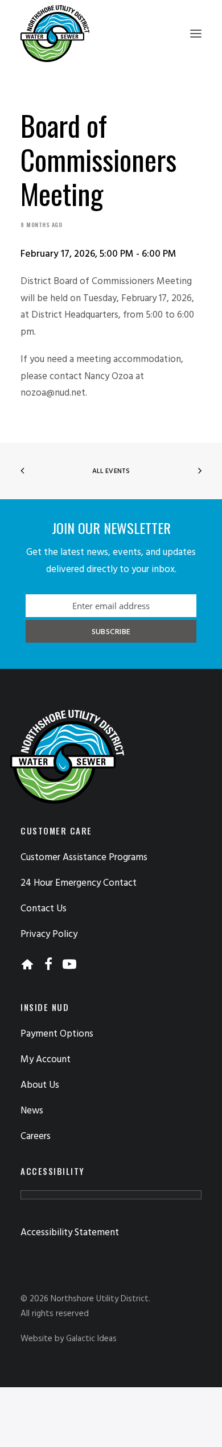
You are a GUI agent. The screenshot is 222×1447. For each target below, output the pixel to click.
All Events (111, 471)
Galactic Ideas (91, 1339)
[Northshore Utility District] (54, 33)
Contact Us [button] (43, 908)
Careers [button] (35, 1136)
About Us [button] (39, 1085)
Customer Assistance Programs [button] (83, 857)
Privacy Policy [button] (48, 934)
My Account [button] (45, 1059)
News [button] (31, 1111)
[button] (196, 33)
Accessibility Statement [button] (69, 1232)
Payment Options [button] (56, 1034)
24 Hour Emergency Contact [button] (78, 883)
